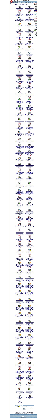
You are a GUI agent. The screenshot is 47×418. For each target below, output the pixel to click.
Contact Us (11, 17)
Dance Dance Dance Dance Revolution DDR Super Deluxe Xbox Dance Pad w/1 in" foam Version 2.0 (20, 43)
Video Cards (11, 13)
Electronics (11, 9)
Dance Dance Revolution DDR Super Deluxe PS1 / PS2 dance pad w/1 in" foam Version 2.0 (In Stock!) (19, 9)
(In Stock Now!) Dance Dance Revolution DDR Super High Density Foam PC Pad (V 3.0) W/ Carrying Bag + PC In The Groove (20, 246)
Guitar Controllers (11, 16)
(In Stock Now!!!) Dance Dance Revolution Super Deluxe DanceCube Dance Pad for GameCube (19, 55)
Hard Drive (11, 8)
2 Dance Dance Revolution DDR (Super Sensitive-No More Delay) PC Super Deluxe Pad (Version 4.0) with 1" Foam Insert (29, 38)
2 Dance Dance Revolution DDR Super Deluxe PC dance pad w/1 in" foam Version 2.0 (29, 26)
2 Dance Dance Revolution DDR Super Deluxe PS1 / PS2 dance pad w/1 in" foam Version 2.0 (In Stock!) (29, 9)
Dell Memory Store (11, 5)
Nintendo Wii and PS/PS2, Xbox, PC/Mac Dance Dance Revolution (35, 19)
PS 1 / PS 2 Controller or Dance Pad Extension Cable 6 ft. (19, 397)
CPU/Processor (11, 7)
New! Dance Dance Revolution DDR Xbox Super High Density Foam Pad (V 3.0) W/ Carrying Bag (19, 49)
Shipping (11, 14)
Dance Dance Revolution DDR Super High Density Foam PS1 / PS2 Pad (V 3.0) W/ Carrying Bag (20, 14)
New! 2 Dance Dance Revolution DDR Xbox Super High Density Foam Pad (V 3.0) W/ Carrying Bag (29, 49)
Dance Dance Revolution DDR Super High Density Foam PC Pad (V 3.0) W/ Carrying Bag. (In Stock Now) (20, 32)
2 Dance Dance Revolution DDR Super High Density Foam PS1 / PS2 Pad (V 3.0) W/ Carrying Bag (29, 14)
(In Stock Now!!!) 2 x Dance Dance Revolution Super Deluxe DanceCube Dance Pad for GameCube (29, 55)
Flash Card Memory (11, 10)
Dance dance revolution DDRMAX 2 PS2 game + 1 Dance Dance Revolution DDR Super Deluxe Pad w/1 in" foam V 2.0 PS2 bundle (19, 122)
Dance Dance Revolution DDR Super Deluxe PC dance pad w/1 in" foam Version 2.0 (19, 26)
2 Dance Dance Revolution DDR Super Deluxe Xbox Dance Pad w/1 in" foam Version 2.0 (29, 43)
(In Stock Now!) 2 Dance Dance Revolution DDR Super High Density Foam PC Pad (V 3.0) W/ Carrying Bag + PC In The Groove (29, 246)
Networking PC (11, 12)
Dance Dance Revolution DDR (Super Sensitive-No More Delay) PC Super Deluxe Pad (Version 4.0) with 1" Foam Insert (19, 38)
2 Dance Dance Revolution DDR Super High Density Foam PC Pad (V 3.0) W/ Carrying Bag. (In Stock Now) (29, 32)
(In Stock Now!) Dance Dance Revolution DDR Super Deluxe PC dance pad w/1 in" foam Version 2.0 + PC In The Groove (20, 240)
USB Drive (11, 15)
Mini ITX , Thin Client (12, 11)
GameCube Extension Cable (20, 402)
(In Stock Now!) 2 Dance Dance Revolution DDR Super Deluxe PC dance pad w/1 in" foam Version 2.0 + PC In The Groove (29, 240)
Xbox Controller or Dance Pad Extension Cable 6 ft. (29, 397)
